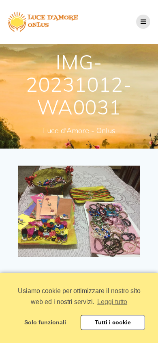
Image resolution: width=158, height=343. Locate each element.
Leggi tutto (112, 301)
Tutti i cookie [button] (113, 322)
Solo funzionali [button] (45, 322)
